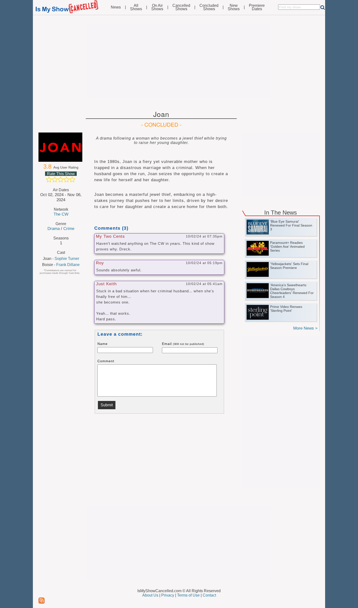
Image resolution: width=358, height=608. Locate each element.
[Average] (61, 179)
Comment (105, 361)
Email (183, 344)
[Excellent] (72, 179)
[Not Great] (55, 179)
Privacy (167, 595)
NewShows (234, 7)
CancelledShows (181, 7)
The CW (61, 214)
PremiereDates (257, 7)
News (116, 7)
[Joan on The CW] (60, 147)
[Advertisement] (179, 61)
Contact (209, 595)
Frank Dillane (68, 265)
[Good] (66, 179)
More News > (305, 328)
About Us (150, 595)
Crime (68, 228)
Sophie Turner (67, 258)
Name (102, 344)
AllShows (136, 7)
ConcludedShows (208, 7)
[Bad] (49, 179)
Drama (53, 228)
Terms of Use (188, 595)
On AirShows (157, 7)
